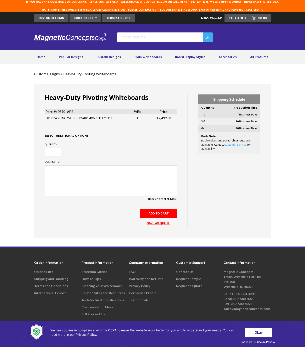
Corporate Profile (142, 293)
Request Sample (188, 279)
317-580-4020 (243, 299)
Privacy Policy (139, 286)
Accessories (228, 57)
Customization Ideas (97, 307)
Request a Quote (189, 286)
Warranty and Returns (146, 279)
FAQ (132, 272)
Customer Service (235, 144)
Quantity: (51, 144)
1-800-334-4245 (211, 18)
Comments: (52, 162)
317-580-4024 (241, 304)
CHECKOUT (248, 18)
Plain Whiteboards (148, 57)
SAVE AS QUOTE (158, 223)
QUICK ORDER (84, 18)
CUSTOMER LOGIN (51, 18)
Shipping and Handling (51, 279)
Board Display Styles (190, 57)
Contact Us (185, 272)
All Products (259, 57)
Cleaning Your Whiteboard (102, 286)
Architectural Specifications (103, 300)
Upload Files (43, 272)
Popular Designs (71, 57)
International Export (50, 293)
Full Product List (94, 314)
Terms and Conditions (51, 286)
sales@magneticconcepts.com (246, 309)
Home (41, 57)
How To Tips (91, 279)
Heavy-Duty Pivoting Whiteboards (89, 74)
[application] (152, 334)
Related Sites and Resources (103, 293)
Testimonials (139, 300)
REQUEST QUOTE (118, 18)
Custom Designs (108, 57)
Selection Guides (94, 272)
